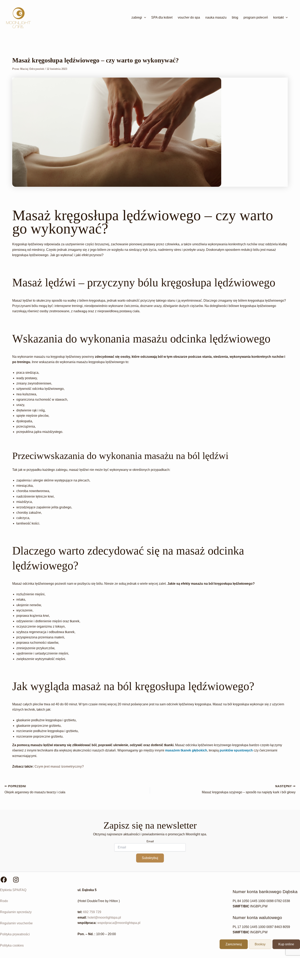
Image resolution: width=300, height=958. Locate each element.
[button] (144, 17)
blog (235, 17)
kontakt (278, 17)
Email (150, 841)
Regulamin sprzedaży (16, 912)
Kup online (286, 944)
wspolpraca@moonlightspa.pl (118, 923)
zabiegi (136, 17)
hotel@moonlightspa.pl (104, 917)
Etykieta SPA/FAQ (13, 890)
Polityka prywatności (15, 934)
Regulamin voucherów (16, 923)
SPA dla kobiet (161, 17)
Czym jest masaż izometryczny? (59, 766)
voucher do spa (189, 17)
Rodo (4, 901)
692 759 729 (92, 912)
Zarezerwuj (234, 944)
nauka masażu (216, 17)
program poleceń (255, 17)
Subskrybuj (150, 858)
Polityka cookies (12, 945)
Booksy (260, 944)
